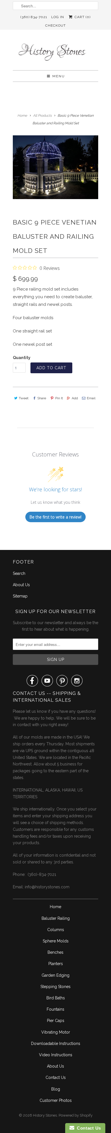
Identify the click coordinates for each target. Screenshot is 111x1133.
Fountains (55, 1009)
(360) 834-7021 (33, 17)
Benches (55, 952)
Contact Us (56, 1077)
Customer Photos (56, 1100)
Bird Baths (55, 998)
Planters (55, 963)
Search (19, 573)
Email (91, 398)
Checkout (55, 25)
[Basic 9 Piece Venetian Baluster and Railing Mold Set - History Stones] (55, 167)
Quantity (21, 357)
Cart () (81, 17)
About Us (21, 584)
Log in (57, 17)
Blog (55, 1089)
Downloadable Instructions (55, 1043)
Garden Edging (55, 975)
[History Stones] (55, 52)
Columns (55, 929)
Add (75, 398)
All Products (42, 116)
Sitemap (20, 596)
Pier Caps (55, 1020)
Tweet (23, 398)
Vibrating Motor (55, 1032)
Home (55, 906)
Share (41, 398)
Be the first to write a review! (55, 517)
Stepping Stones (55, 986)
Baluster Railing (56, 918)
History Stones (45, 1115)
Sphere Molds (56, 941)
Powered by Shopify (75, 1115)
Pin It (59, 398)
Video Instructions (55, 1055)
